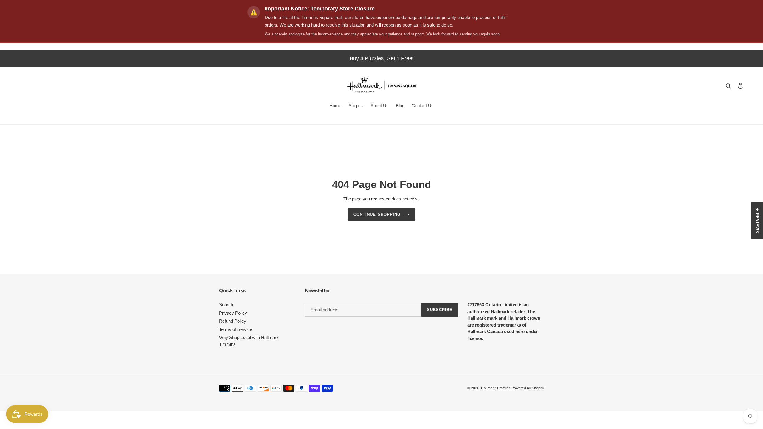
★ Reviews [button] (757, 220)
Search (226, 304)
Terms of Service (235, 329)
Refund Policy (232, 321)
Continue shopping (377, 214)
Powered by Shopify (527, 388)
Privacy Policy (233, 312)
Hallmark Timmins (495, 388)
